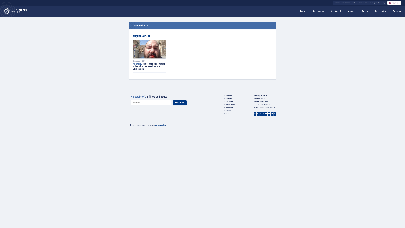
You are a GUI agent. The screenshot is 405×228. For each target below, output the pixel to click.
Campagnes (318, 11)
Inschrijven (179, 103)
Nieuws (303, 11)
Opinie (365, 11)
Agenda (351, 11)
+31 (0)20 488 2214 (264, 105)
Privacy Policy (160, 125)
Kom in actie (380, 11)
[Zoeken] (384, 3)
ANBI (227, 114)
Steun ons (395, 3)
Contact (228, 111)
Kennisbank (336, 11)
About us (228, 99)
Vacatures (229, 108)
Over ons (397, 11)
